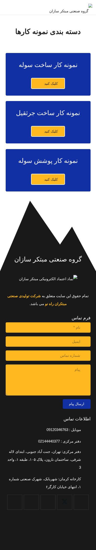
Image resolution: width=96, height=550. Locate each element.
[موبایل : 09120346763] (85, 430)
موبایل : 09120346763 (64, 430)
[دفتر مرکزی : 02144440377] (85, 441)
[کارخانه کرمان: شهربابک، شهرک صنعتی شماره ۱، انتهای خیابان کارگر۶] (85, 483)
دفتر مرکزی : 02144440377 (59, 441)
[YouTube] (48, 502)
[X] (64, 502)
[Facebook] (81, 502)
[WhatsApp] (15, 502)
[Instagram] (31, 502)
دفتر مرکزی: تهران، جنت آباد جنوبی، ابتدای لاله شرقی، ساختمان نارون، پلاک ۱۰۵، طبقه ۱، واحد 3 (44, 459)
